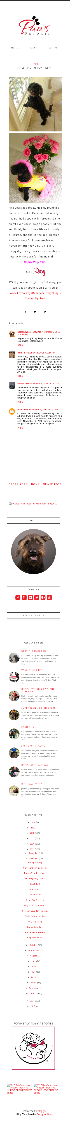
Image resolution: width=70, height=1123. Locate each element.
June (33, 966)
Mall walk (35, 889)
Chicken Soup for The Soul (35, 911)
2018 (32, 833)
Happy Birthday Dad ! (36, 765)
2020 (33, 822)
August (34, 955)
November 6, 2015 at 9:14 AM (40, 352)
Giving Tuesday (34, 862)
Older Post (18, 484)
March (34, 982)
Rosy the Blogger (33, 651)
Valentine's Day (32, 670)
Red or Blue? (35, 894)
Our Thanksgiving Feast (35, 868)
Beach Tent (35, 884)
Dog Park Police (35, 937)
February (34, 988)
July (34, 961)
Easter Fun (28, 727)
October (34, 945)
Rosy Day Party (35, 921)
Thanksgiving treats (35, 878)
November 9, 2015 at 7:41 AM (43, 409)
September (33, 950)
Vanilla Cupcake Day (35, 916)
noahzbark (22, 409)
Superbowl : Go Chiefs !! (38, 708)
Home (14, 48)
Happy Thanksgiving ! (35, 873)
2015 (32, 849)
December (34, 853)
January (34, 993)
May (34, 972)
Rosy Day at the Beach (35, 905)
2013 (33, 1006)
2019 (33, 827)
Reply (20, 345)
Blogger (41, 1111)
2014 (32, 1001)
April (34, 977)
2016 (32, 844)
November (34, 858)
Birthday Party (31, 784)
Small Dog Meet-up (35, 900)
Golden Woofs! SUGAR (29, 332)
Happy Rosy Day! (35, 927)
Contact (54, 48)
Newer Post (52, 484)
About (33, 48)
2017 (32, 838)
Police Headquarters (35, 932)
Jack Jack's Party (33, 746)
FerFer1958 (23, 383)
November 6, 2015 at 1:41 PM (44, 383)
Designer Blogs (45, 1114)
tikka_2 (21, 352)
